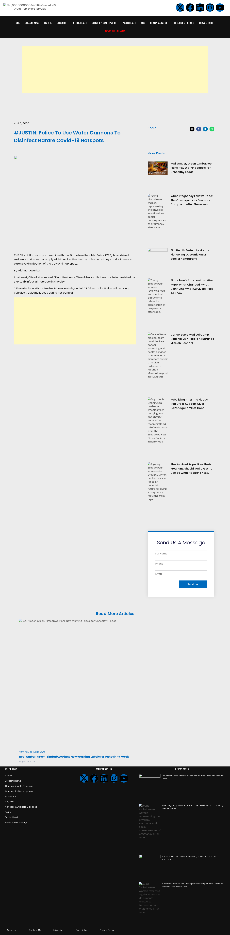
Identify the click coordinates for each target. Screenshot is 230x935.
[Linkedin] (200, 7)
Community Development (104, 23)
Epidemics (62, 23)
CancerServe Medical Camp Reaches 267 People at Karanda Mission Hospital (192, 339)
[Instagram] (210, 7)
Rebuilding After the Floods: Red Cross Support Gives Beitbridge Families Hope (189, 404)
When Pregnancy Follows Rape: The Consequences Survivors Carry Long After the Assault (192, 200)
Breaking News (32, 23)
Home (17, 23)
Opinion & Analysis (158, 23)
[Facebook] (94, 778)
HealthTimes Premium (115, 30)
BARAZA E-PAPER (206, 23)
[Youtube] (124, 778)
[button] (62, 23)
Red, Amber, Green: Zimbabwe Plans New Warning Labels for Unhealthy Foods (191, 168)
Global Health (80, 23)
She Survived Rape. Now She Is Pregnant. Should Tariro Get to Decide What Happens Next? (191, 468)
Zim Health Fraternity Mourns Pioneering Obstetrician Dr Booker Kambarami (190, 254)
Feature (48, 23)
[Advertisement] (115, 69)
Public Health (129, 23)
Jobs (143, 23)
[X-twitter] (84, 778)
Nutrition (24, 752)
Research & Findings (184, 23)
